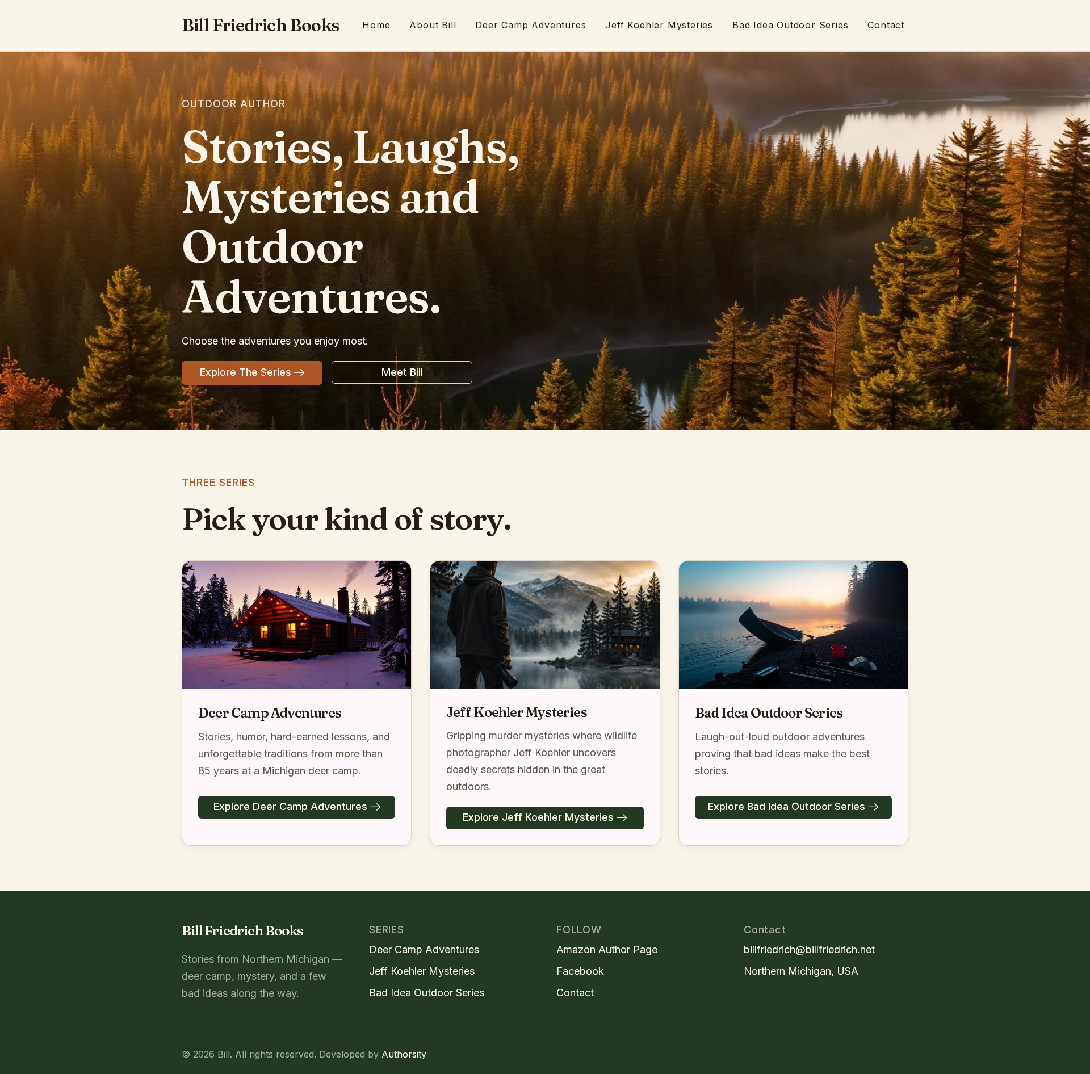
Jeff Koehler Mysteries (659, 25)
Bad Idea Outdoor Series (790, 25)
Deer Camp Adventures (530, 25)
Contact (885, 25)
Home (376, 25)
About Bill (432, 25)
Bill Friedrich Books (260, 25)
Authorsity (404, 1054)
